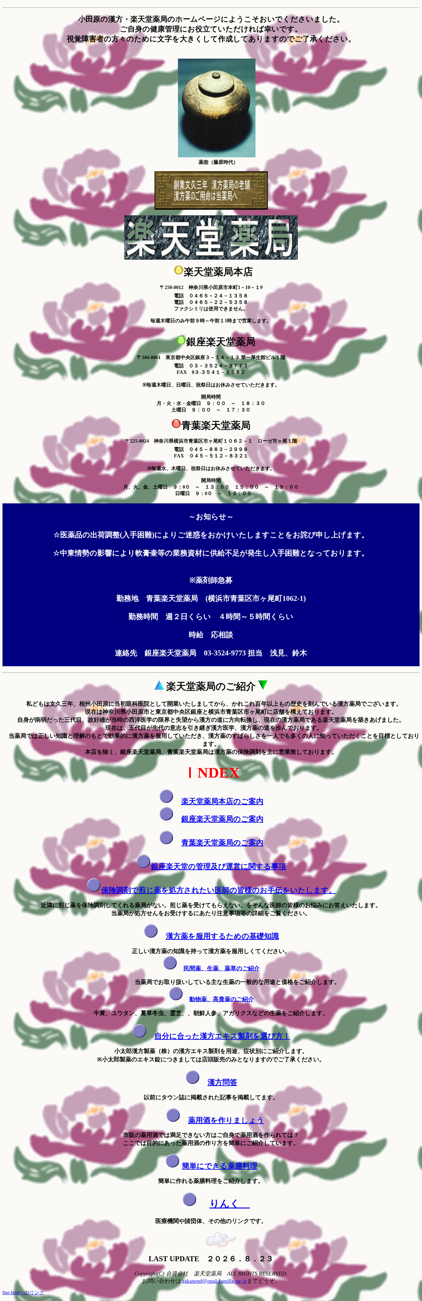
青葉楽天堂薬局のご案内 (222, 843)
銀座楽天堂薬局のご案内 (222, 819)
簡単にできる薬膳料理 (219, 1166)
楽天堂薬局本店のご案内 (222, 801)
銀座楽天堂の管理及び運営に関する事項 (218, 866)
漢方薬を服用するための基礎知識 (222, 936)
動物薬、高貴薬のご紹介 (221, 999)
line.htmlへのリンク (23, 1292)
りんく (229, 1203)
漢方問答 (222, 1082)
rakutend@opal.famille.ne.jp (215, 1281)
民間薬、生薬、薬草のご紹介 (222, 968)
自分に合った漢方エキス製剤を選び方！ (222, 1036)
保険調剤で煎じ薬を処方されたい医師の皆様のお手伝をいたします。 (218, 890)
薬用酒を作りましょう (226, 1120)
